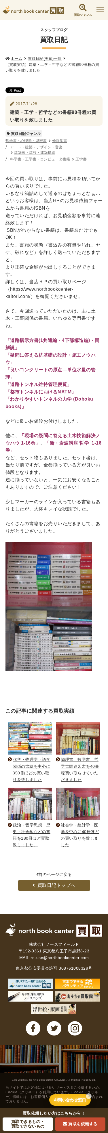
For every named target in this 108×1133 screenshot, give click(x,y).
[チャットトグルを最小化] (89, 1096)
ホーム (16, 58)
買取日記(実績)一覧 (45, 58)
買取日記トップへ (56, 885)
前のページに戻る (55, 874)
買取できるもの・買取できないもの (28, 1123)
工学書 (81, 159)
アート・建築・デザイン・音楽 (36, 147)
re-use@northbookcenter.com (60, 957)
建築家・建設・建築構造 (34, 152)
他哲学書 (59, 141)
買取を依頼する (83, 1123)
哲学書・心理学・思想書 (26, 141)
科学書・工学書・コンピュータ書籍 (40, 159)
